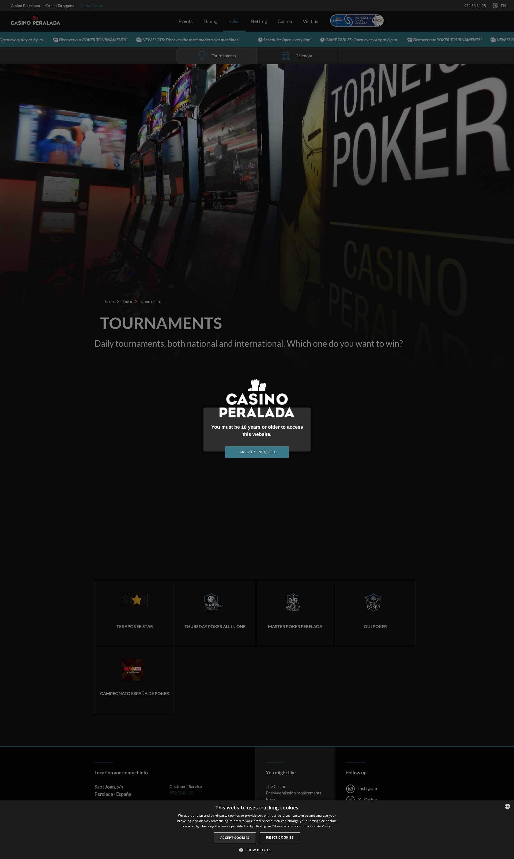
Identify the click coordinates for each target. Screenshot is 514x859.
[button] (257, 850)
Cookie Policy (320, 826)
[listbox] (507, 806)
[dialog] (257, 829)
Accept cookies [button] (235, 837)
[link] (257, 452)
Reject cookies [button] (280, 837)
